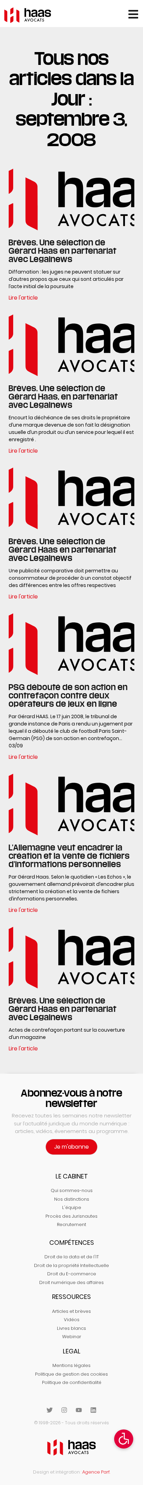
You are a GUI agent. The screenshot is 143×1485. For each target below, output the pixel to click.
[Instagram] (64, 1410)
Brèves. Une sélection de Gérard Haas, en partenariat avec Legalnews (63, 396)
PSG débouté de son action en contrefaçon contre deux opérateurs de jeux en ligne (68, 695)
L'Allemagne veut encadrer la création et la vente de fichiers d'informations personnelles (69, 856)
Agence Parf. (96, 1472)
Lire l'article (23, 298)
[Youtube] (79, 1410)
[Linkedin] (93, 1410)
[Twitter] (50, 1410)
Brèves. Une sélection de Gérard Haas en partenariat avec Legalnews (63, 250)
